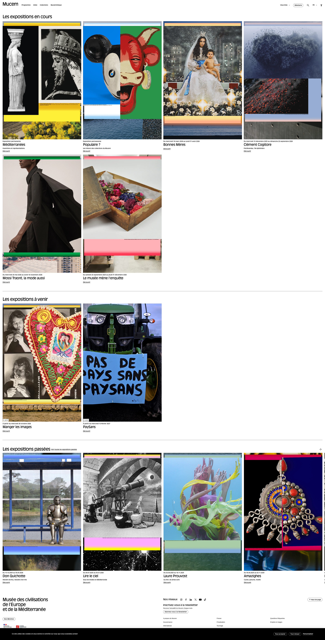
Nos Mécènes (9, 619)
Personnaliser (308, 634)
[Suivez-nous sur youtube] (201, 600)
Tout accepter (280, 634)
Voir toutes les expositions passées (64, 449)
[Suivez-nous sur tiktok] (206, 600)
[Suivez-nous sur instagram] (182, 600)
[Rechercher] (308, 5)
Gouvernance (167, 622)
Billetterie (298, 5)
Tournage (220, 626)
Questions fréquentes (277, 618)
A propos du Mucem (170, 618)
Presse (219, 618)
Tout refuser (295, 634)
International (167, 626)
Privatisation (221, 622)
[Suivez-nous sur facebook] (187, 600)
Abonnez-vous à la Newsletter (176, 612)
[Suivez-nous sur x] (196, 600)
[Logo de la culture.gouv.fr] (8, 627)
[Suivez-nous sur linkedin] (191, 600)
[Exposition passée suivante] (320, 449)
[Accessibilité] (321, 5)
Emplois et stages (276, 622)
